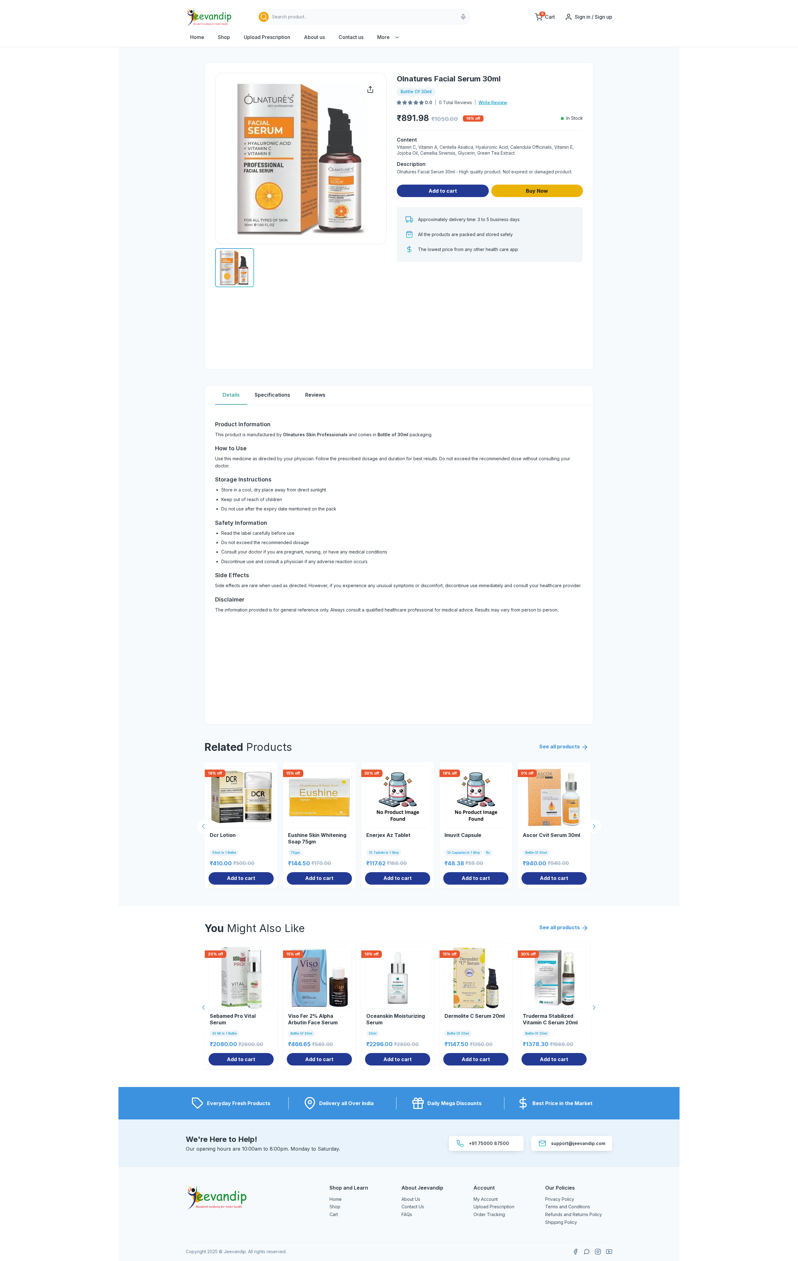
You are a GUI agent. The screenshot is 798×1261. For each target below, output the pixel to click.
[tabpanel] (399, 565)
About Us (410, 1199)
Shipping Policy (561, 1222)
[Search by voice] (463, 17)
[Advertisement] (490, 315)
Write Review (492, 102)
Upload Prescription (267, 37)
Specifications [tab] (272, 395)
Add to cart (443, 191)
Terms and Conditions (567, 1206)
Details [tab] (231, 395)
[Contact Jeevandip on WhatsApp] (587, 1252)
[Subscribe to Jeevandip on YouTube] (609, 1252)
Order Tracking (489, 1214)
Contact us (351, 37)
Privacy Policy (559, 1199)
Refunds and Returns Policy (573, 1214)
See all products (559, 746)
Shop (224, 37)
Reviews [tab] (315, 395)
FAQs (406, 1214)
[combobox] (363, 17)
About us (314, 37)
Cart (333, 1214)
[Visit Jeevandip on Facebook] (575, 1252)
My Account (486, 1199)
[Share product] (370, 89)
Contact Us (412, 1206)
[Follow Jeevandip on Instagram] (598, 1252)
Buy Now (537, 191)
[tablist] (399, 395)
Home (197, 37)
